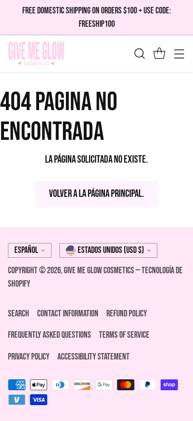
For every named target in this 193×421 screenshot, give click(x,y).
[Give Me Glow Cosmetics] (36, 53)
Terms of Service (124, 335)
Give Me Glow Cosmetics (100, 270)
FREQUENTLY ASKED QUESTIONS (49, 335)
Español (26, 250)
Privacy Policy (28, 356)
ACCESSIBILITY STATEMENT (93, 356)
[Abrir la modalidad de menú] (179, 54)
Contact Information (67, 313)
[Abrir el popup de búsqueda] (139, 54)
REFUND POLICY (126, 313)
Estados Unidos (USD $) (111, 250)
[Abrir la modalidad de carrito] (159, 54)
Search (18, 313)
